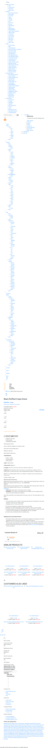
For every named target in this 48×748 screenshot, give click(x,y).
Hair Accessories (12, 105)
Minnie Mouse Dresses (13, 64)
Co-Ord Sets (11, 35)
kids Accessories (12, 52)
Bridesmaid (10, 94)
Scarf (9, 108)
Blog (7, 692)
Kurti (9, 21)
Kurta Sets (10, 15)
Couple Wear (11, 83)
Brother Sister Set (12, 81)
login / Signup (30, 120)
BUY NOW (8, 566)
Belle (9, 46)
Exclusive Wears (9, 73)
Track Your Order (10, 701)
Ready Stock (11, 10)
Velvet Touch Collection (13, 31)
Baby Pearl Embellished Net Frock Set (34, 621)
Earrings (10, 101)
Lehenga (10, 20)
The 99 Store (11, 7)
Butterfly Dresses (12, 70)
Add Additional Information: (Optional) (9, 431)
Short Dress (11, 36)
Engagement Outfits (12, 91)
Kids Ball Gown (11, 53)
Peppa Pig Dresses (12, 67)
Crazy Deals (11, 4)
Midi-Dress (10, 39)
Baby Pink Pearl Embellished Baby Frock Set (14, 621)
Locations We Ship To (11, 717)
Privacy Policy (9, 710)
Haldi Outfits (11, 88)
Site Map (6, 738)
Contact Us (29, 126)
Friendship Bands (12, 112)
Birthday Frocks (29, 731)
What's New (11, 42)
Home (8, 391)
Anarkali (10, 18)
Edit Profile (29, 128)
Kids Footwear (11, 45)
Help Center (8, 700)
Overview (29, 121)
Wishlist (28, 124)
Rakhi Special (11, 80)
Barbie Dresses (11, 69)
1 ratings (11, 402)
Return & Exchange (34, 524)
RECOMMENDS (11, 29)
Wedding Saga (11, 87)
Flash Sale (10, 8)
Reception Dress (12, 92)
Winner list (8, 703)
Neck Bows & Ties (12, 109)
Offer (9, 6)
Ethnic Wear (11, 14)
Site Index (8, 694)
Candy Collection (15, 726)
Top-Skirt (10, 41)
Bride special (11, 95)
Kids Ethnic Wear (12, 50)
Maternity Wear (30, 733)
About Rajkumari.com (11, 691)
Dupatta (10, 104)
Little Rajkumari (11, 48)
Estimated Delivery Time (11, 719)
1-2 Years (12, 568)
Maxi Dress (10, 38)
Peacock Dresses (12, 71)
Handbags (10, 102)
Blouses (10, 24)
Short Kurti (10, 22)
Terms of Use (9, 711)
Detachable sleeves (12, 111)
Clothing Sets (11, 78)
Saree (9, 17)
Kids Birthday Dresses (13, 56)
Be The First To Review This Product (12, 404)
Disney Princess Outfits (13, 62)
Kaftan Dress (11, 28)
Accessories (8, 98)
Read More (6, 488)
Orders (28, 123)
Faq (7, 695)
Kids (7, 43)
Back (12, 138)
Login (5, 120)
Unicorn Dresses (12, 66)
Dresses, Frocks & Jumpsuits (14, 49)
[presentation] (4, 580)
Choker (10, 106)
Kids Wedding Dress (12, 55)
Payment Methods (10, 716)
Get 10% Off (2, 634)
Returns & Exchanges (10, 709)
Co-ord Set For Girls (13, 57)
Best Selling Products (13, 13)
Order (7, 370)
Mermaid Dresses (12, 63)
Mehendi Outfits (12, 90)
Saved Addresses (31, 127)
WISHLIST (12, 566)
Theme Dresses (11, 60)
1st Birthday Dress (12, 59)
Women (8, 11)
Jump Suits (10, 34)
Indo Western (11, 25)
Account (8, 367)
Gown (9, 27)
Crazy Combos (11, 76)
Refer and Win (30, 130)
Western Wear (11, 32)
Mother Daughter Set (13, 77)
